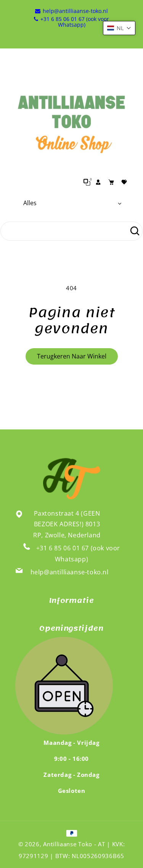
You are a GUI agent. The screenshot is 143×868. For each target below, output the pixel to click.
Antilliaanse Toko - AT (74, 844)
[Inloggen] (98, 182)
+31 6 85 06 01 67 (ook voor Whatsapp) (78, 553)
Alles (30, 203)
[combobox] (71, 231)
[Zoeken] (134, 231)
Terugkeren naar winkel (71, 356)
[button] (119, 28)
